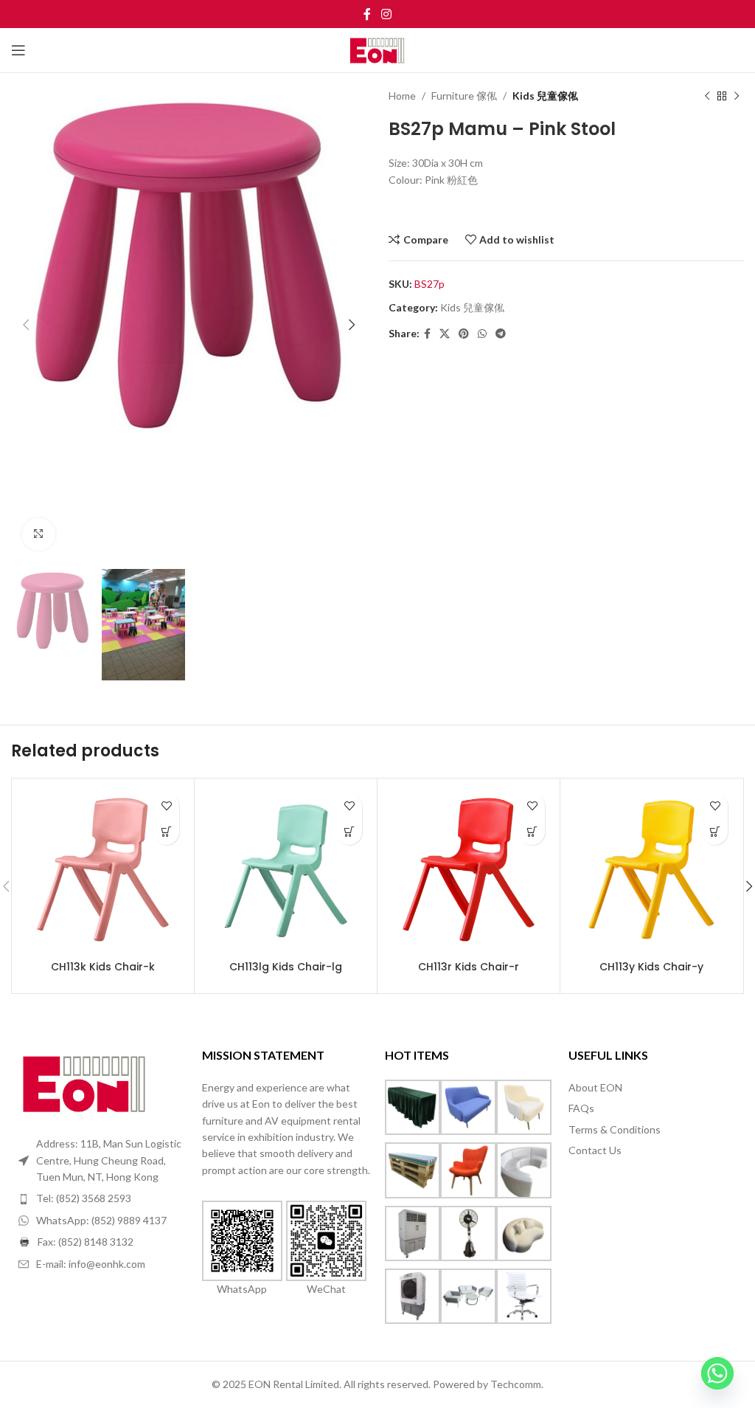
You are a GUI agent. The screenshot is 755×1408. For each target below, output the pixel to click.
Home (402, 95)
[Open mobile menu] (18, 50)
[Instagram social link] (386, 14)
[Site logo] (378, 49)
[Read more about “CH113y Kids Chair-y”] (715, 832)
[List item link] (102, 1198)
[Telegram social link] (500, 334)
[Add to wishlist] (166, 806)
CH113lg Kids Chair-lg (285, 966)
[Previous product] (707, 96)
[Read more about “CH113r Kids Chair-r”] (532, 832)
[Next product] (736, 96)
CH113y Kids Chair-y (651, 966)
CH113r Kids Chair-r (468, 966)
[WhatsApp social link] (482, 334)
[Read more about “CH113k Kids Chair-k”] (166, 832)
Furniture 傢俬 (464, 95)
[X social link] (444, 334)
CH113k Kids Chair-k (103, 966)
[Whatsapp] (717, 1373)
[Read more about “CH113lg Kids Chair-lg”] (349, 832)
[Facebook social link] (367, 14)
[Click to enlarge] (38, 534)
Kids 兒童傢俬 (545, 95)
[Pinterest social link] (463, 334)
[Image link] (84, 1082)
